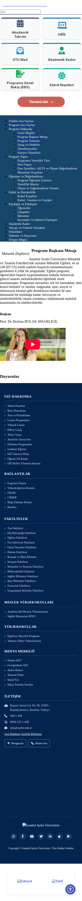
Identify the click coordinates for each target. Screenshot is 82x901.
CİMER (12, 497)
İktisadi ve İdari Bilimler (22, 557)
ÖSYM (11, 492)
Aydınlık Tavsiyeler (19, 439)
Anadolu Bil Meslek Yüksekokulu (27, 611)
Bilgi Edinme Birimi (19, 502)
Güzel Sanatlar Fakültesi (21, 547)
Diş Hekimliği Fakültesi (21, 533)
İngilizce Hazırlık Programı (23, 636)
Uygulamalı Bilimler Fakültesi (25, 590)
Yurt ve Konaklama (18, 415)
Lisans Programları (18, 420)
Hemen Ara (41, 743)
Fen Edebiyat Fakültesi (21, 542)
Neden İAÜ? (14, 660)
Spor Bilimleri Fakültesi (21, 581)
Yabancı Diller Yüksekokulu (24, 640)
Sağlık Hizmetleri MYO (21, 616)
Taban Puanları (16, 405)
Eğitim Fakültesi (17, 537)
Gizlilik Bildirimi (31, 734)
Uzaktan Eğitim (16, 449)
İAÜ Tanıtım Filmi (18, 454)
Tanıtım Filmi (15, 675)
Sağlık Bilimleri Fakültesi (22, 576)
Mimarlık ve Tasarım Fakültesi (25, 566)
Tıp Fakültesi (15, 528)
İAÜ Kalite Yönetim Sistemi (23, 463)
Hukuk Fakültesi (17, 552)
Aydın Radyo (15, 670)
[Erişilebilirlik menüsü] (70, 889)
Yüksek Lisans (16, 425)
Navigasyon (17, 743)
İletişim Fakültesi (17, 561)
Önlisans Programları (19, 444)
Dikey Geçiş (14, 429)
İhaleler (11, 507)
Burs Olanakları (16, 410)
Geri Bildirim (12, 734)
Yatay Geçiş (14, 434)
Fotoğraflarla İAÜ (17, 665)
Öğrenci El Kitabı (17, 458)
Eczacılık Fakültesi (18, 585)
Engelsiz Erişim (16, 483)
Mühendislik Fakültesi (20, 571)
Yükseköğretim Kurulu (21, 488)
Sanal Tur (13, 679)
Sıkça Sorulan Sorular (20, 684)
